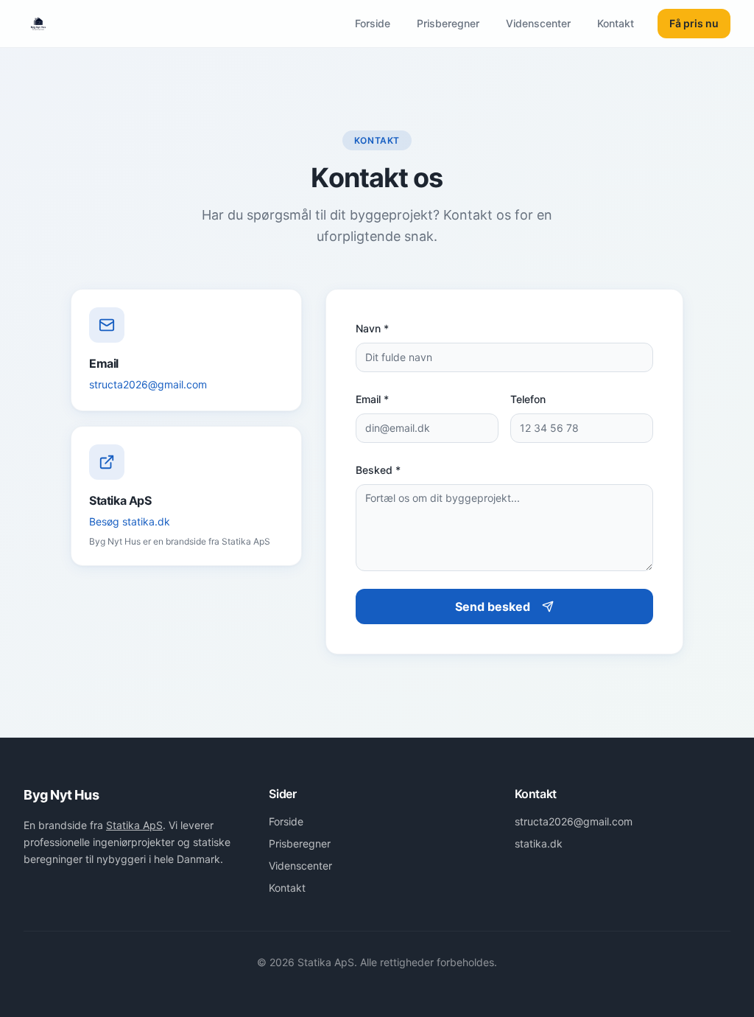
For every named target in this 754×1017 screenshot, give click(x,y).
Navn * (372, 328)
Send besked (492, 606)
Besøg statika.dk (129, 521)
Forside (372, 23)
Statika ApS (134, 825)
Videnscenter (538, 23)
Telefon (528, 399)
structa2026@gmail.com (148, 384)
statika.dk (539, 843)
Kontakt (615, 23)
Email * (372, 399)
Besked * (378, 470)
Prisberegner (448, 23)
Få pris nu (694, 23)
